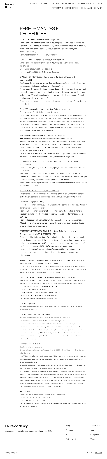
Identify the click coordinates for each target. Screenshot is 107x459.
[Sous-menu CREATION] (58, 3)
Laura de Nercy (9, 6)
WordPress (98, 453)
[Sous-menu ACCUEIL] (36, 3)
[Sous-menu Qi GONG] (46, 3)
